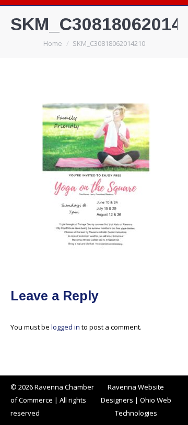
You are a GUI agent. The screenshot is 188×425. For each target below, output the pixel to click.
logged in (65, 327)
